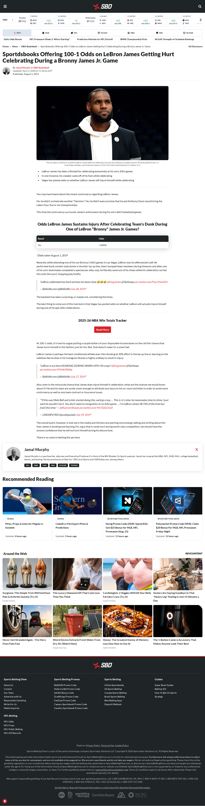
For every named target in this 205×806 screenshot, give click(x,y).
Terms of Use (107, 745)
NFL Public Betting (13, 729)
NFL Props (9, 725)
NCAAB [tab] (189, 33)
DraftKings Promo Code (66, 696)
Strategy (159, 696)
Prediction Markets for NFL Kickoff (95, 39)
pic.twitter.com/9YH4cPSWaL (56, 369)
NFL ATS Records (12, 733)
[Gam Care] (70, 795)
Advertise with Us (12, 696)
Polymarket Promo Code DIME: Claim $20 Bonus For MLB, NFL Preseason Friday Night (177, 527)
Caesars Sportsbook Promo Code (70, 704)
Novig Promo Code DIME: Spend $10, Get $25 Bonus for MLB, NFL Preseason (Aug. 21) (127, 527)
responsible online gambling (109, 769)
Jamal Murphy (23, 67)
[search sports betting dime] (199, 6)
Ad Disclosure (195, 46)
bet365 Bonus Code (64, 692)
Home (6, 46)
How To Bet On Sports (166, 692)
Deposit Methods (113, 704)
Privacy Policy (93, 745)
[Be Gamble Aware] (103, 795)
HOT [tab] (17, 34)
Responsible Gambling (15, 700)
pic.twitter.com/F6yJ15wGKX (151, 281)
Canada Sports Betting (115, 692)
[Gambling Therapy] (82, 795)
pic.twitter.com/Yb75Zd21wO (96, 407)
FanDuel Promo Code (65, 700)
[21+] (61, 795)
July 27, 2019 (78, 376)
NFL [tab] (75, 33)
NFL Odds (9, 721)
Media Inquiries (11, 708)
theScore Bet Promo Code (67, 689)
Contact (8, 689)
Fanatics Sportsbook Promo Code (70, 708)
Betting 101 (160, 689)
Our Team (9, 692)
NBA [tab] (133, 33)
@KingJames (114, 281)
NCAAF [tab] (104, 33)
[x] (197, 449)
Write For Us (10, 704)
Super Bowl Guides (164, 685)
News (15, 46)
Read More (102, 329)
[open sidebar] (5, 6)
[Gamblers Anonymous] (121, 795)
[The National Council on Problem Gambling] (137, 795)
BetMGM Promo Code (65, 685)
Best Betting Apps (113, 700)
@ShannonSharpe (69, 407)
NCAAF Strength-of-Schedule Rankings (174, 39)
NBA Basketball (29, 46)
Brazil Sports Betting (114, 696)
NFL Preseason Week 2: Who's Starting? (50, 39)
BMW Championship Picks (133, 39)
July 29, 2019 (83, 414)
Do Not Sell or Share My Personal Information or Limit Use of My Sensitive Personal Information (102, 787)
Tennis (10, 519)
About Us (8, 685)
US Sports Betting (113, 689)
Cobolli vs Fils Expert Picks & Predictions (72, 525)
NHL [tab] (161, 33)
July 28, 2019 (78, 288)
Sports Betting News (118, 519)
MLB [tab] (47, 33)
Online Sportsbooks (114, 685)
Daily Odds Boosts (13, 39)
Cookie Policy (122, 745)
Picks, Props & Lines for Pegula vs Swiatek (24, 525)
